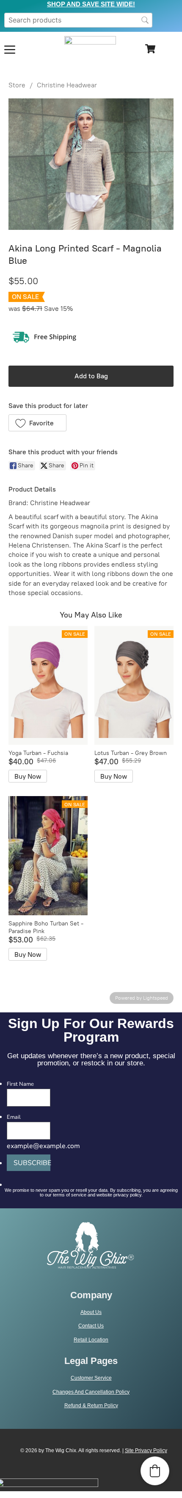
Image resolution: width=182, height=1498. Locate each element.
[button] (37, 422)
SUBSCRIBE (32, 1163)
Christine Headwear (67, 85)
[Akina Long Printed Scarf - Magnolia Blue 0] (91, 164)
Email (14, 1117)
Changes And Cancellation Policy (91, 1392)
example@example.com (43, 1146)
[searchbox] (78, 20)
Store (16, 85)
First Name (20, 1084)
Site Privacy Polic (145, 1450)
